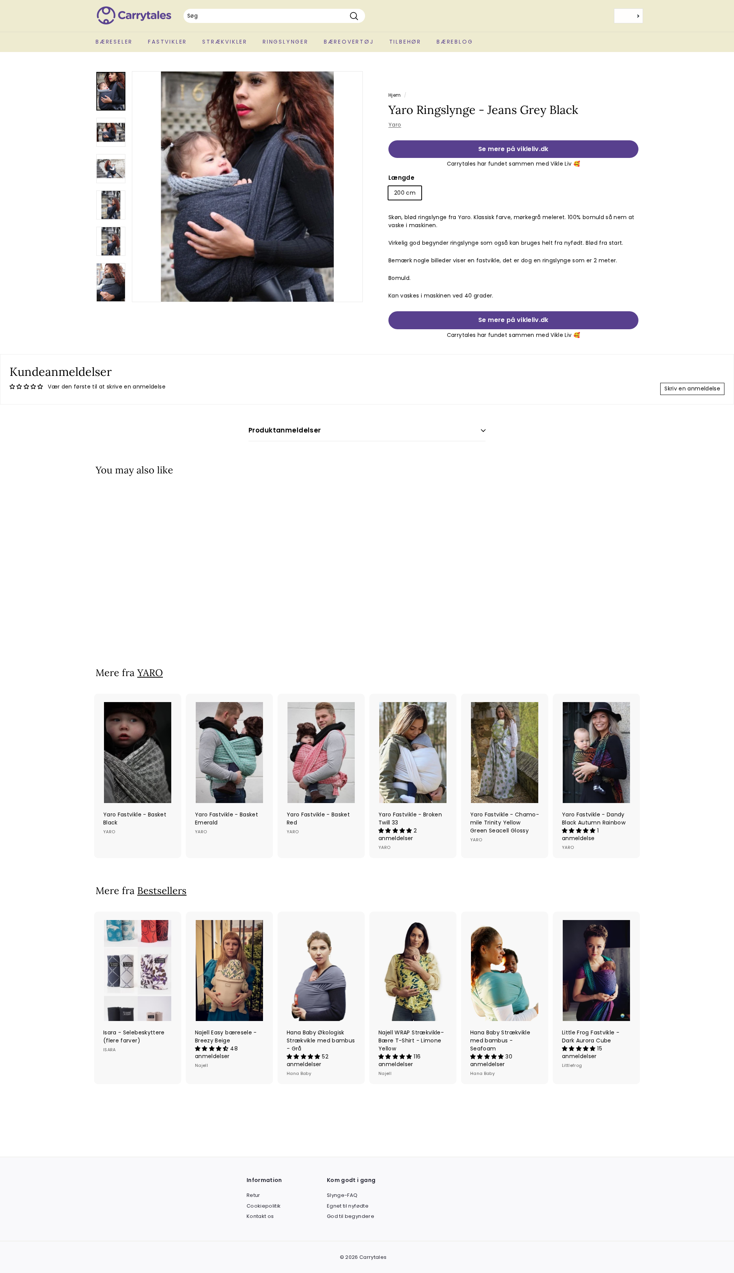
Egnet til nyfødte (348, 1206)
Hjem (394, 95)
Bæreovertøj (349, 42)
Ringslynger (286, 42)
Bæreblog (455, 42)
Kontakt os (260, 1216)
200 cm (405, 193)
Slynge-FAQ (342, 1195)
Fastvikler (167, 42)
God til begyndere (350, 1216)
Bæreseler (114, 42)
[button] (396, 830)
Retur (253, 1195)
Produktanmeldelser (284, 430)
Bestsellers (162, 890)
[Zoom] (247, 187)
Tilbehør (405, 42)
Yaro (394, 124)
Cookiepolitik (264, 1206)
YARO (150, 673)
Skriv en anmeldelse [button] (692, 388)
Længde (401, 178)
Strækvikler (224, 42)
